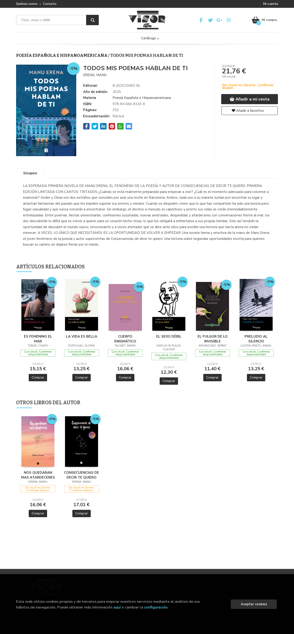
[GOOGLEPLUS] (219, 20)
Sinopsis (30, 173)
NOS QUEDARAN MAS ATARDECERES (38, 474)
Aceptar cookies (254, 604)
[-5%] (38, 304)
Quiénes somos (27, 4)
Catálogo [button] (149, 38)
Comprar (38, 377)
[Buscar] (92, 20)
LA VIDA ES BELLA (81, 336)
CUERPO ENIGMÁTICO (125, 338)
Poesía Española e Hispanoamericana (62, 55)
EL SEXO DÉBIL (168, 336)
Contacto (50, 4)
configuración (155, 607)
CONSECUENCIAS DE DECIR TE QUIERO (81, 474)
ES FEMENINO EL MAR (38, 338)
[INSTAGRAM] (228, 20)
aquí (117, 607)
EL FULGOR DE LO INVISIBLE (213, 338)
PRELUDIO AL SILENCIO (256, 338)
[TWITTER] (210, 20)
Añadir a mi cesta (251, 99)
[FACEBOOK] (201, 20)
